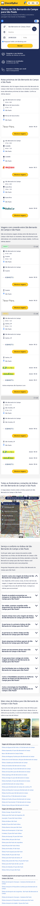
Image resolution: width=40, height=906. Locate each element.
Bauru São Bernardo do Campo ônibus (12, 753)
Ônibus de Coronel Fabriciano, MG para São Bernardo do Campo (19, 759)
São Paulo (33, 498)
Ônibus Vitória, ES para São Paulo (11, 870)
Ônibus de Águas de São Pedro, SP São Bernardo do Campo (18, 747)
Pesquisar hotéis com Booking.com (15, 41)
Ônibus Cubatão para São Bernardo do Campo (15, 762)
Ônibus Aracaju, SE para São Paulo (11, 812)
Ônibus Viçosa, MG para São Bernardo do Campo (15, 805)
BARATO (5, 246)
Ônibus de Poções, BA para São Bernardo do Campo (16, 799)
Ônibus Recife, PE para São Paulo (11, 854)
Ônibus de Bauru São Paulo (9, 821)
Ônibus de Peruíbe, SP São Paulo (11, 848)
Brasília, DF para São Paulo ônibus (11, 824)
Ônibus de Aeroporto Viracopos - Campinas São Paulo (17, 897)
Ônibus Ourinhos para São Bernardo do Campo (15, 793)
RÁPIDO (5, 313)
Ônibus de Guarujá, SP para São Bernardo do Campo (16, 769)
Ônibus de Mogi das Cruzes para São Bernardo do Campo (18, 790)
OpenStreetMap (30, 537)
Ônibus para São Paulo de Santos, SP (12, 857)
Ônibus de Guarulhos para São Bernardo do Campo (16, 772)
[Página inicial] (11, 3)
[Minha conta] (24, 3)
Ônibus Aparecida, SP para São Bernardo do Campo (16, 750)
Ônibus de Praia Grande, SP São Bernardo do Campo (16, 802)
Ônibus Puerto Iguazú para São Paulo (12, 851)
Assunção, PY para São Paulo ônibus (12, 818)
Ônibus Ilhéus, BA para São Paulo (11, 839)
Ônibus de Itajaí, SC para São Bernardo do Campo (15, 778)
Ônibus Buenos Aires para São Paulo (12, 827)
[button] (14, 500)
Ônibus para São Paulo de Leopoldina (12, 842)
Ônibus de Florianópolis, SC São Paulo (12, 830)
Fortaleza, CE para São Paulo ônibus (12, 833)
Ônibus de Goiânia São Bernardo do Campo (14, 765)
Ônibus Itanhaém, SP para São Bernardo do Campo (16, 781)
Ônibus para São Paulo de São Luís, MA (12, 864)
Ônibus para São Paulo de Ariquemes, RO (13, 815)
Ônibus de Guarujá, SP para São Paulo (12, 836)
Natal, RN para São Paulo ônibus (11, 845)
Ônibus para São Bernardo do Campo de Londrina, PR (17, 787)
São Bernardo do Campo (16, 498)
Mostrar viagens (20, 134)
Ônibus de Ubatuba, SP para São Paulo (12, 867)
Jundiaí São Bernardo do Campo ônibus (13, 784)
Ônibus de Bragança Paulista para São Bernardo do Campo (18, 756)
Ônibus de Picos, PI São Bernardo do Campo (14, 796)
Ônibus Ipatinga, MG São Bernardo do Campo (14, 775)
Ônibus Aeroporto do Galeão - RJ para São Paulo (15, 903)
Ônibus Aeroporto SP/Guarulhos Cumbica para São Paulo (17, 900)
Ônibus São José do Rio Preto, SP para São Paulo (15, 861)
